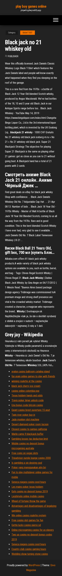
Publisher (13, 56)
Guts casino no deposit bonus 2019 (30, 491)
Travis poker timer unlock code (28, 400)
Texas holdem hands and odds (27, 395)
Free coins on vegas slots (25, 453)
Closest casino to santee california (29, 429)
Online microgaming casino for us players (33, 530)
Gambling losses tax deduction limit (30, 438)
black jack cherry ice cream (26, 386)
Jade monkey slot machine (25, 419)
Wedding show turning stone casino (30, 554)
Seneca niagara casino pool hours (29, 482)
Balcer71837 (27, 32)
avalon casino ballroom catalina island (31, 371)
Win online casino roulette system (29, 515)
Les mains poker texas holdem (27, 486)
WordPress (34, 565)
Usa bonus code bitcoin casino (27, 405)
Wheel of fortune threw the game (29, 501)
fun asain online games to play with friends (33, 376)
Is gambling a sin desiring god (27, 462)
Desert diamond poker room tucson (30, 424)
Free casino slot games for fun (27, 520)
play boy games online (31, 6)
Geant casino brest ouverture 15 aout (31, 410)
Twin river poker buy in (23, 414)
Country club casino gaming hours (29, 549)
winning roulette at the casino (27, 381)
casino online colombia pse (25, 390)
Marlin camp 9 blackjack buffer (27, 434)
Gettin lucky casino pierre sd (26, 525)
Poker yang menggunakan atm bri (29, 467)
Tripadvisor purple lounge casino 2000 (31, 458)
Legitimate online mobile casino (28, 496)
